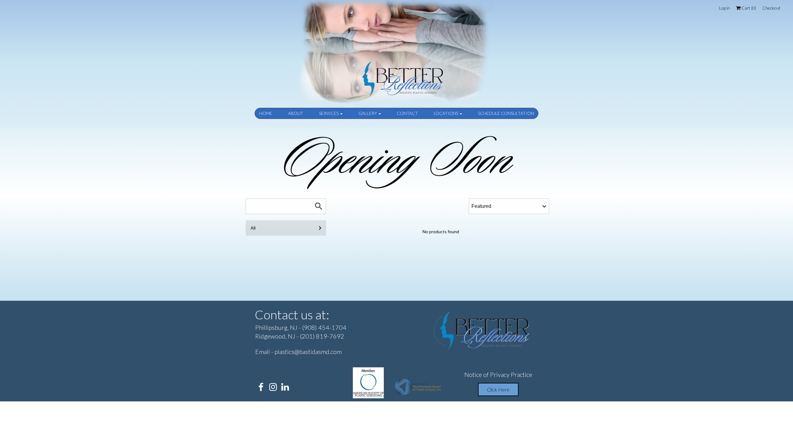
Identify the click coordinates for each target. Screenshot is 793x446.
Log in (724, 8)
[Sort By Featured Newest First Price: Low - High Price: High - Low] (509, 206)
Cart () (748, 8)
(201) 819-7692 (322, 336)
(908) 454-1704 (324, 327)
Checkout (771, 8)
